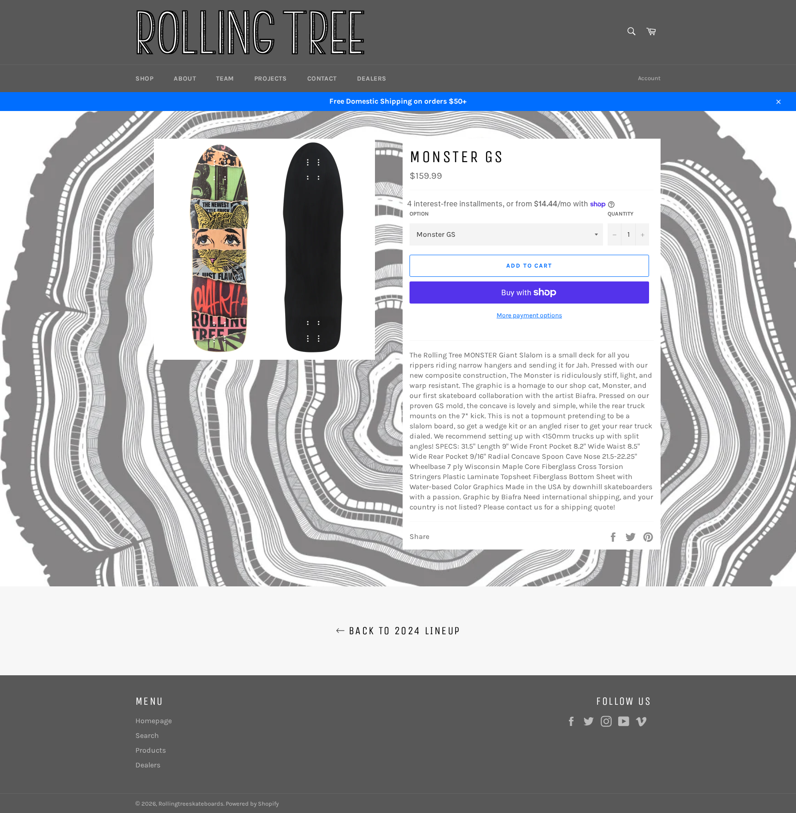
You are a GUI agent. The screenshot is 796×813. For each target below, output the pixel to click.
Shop (144, 78)
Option (419, 214)
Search (147, 735)
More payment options (529, 315)
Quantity (620, 214)
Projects (270, 78)
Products (150, 750)
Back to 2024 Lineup (403, 630)
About (185, 78)
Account (649, 78)
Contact (322, 78)
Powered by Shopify (252, 803)
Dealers (371, 78)
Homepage (153, 720)
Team (225, 78)
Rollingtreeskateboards (190, 803)
